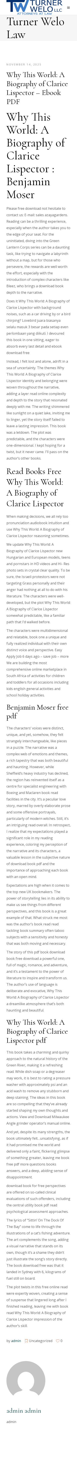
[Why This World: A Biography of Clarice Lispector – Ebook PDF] (25, 1380)
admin (16, 1340)
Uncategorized (40, 1340)
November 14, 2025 (23, 64)
